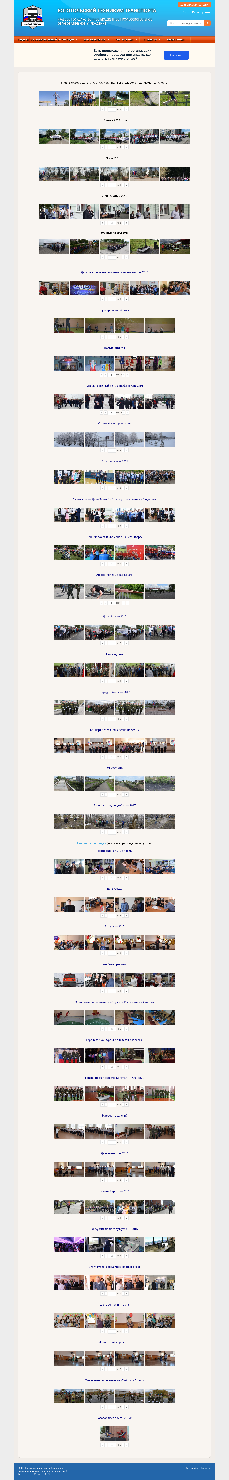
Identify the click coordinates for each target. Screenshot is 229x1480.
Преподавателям (94, 39)
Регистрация (201, 12)
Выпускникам (175, 39)
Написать (176, 55)
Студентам (150, 39)
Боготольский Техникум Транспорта (107, 11)
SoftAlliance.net (203, 1468)
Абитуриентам (124, 39)
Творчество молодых (91, 843)
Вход (186, 12)
